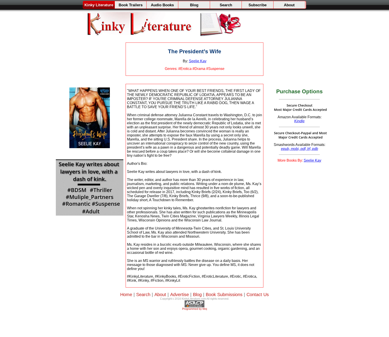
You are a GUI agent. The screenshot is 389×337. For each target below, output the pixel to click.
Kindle (299, 121)
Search (226, 5)
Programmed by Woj (194, 308)
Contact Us (258, 294)
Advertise (179, 294)
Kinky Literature (98, 5)
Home (126, 294)
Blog (194, 5)
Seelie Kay (197, 61)
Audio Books (162, 5)
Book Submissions (224, 294)
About (289, 5)
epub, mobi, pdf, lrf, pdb (299, 149)
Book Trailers (130, 5)
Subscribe (258, 5)
